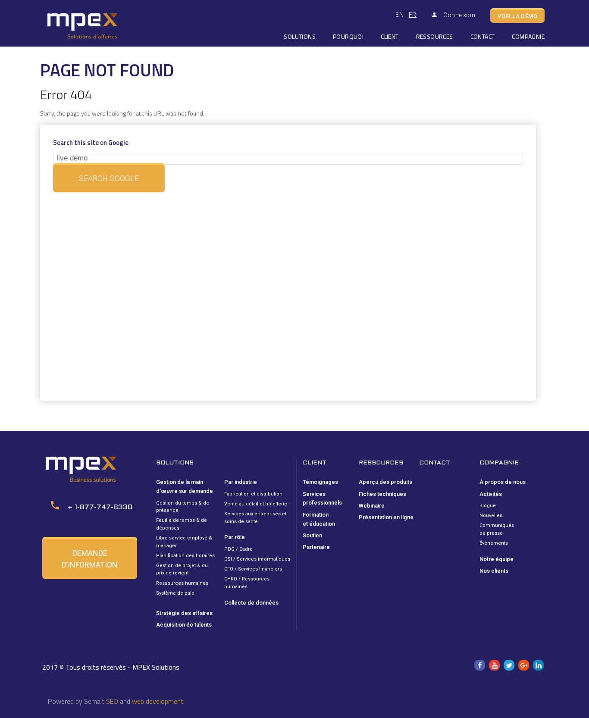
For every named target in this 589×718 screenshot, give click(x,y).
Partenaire (316, 547)
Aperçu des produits (385, 482)
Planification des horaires (185, 555)
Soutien (312, 535)
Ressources (434, 36)
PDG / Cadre (238, 549)
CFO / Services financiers (253, 569)
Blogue (487, 505)
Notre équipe (496, 559)
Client (389, 36)
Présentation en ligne (386, 517)
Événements (493, 543)
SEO (112, 701)
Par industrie (240, 482)
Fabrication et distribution (253, 494)
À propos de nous (502, 482)
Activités (490, 494)
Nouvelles (490, 515)
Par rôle (234, 537)
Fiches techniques (382, 494)
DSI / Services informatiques (257, 559)
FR (413, 14)
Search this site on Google (90, 142)
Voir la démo (517, 16)
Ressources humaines (182, 583)
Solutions (300, 36)
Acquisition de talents (184, 624)
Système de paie (175, 593)
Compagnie (528, 36)
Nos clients (493, 571)
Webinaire (372, 505)
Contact (482, 36)
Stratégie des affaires (184, 613)
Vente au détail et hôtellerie (255, 504)
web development (157, 701)
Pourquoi (348, 36)
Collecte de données (251, 602)
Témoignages (320, 482)
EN (399, 14)
